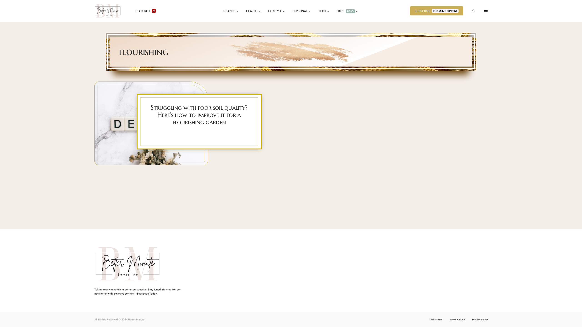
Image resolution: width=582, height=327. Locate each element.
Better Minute (136, 319)
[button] (473, 11)
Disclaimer (435, 319)
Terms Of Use (457, 319)
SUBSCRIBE (436, 10)
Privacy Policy (480, 319)
